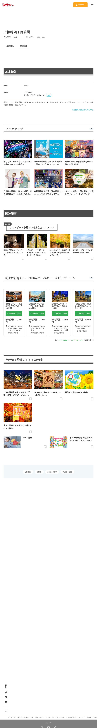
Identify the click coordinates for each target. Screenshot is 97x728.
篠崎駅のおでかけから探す (76, 717)
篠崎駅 (28, 472)
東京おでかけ (50, 717)
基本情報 (11, 72)
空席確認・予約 (14, 314)
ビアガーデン (78, 340)
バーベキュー (65, 340)
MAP (49, 95)
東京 (39, 472)
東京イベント (61, 717)
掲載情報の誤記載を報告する (82, 109)
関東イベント (39, 717)
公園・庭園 (68, 472)
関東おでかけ (28, 717)
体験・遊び (52, 472)
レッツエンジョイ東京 (15, 717)
